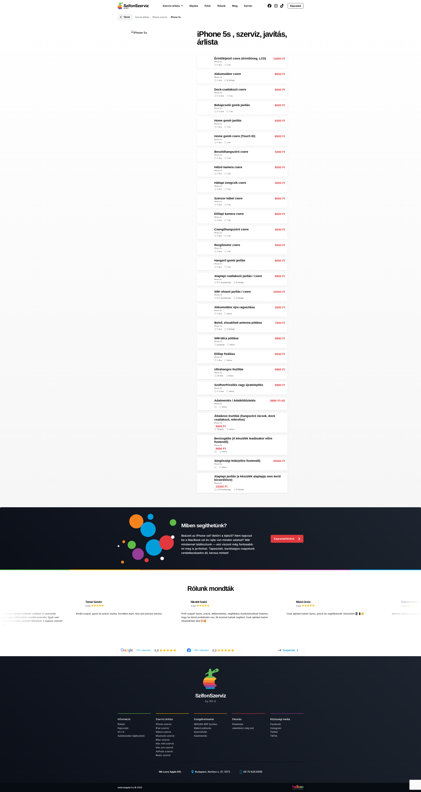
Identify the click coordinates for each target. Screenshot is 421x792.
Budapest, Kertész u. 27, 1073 (212, 771)
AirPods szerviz (164, 751)
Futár (208, 5)
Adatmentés (200, 735)
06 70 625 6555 (252, 771)
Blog (234, 5)
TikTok (273, 735)
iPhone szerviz (159, 17)
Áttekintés (237, 724)
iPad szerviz (162, 728)
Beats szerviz (163, 755)
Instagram (275, 728)
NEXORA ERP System (205, 724)
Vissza (127, 17)
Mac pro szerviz (164, 747)
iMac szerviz (163, 739)
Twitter (274, 731)
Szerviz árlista (171, 5)
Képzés (193, 5)
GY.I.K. (121, 731)
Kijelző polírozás (202, 728)
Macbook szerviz (165, 735)
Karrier (248, 5)
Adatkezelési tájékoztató (131, 735)
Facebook (275, 724)
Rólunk (221, 5)
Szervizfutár (200, 731)
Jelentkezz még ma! (243, 728)
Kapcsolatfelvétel (284, 538)
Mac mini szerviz (165, 743)
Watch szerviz (163, 731)
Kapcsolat (295, 5)
